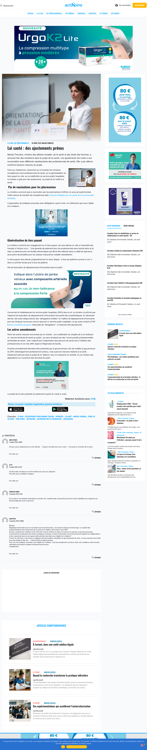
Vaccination (30, 419)
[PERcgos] (73, 406)
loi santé (68, 416)
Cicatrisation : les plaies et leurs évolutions (127, 421)
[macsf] (125, 178)
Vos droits (115, 13)
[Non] (144, 744)
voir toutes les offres (125, 314)
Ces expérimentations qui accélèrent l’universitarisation (61, 706)
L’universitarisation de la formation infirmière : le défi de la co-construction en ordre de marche (124, 378)
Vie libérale (69, 13)
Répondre (97, 458)
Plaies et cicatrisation (123, 418)
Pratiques (81, 13)
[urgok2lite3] (73, 70)
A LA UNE (40, 13)
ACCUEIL (30, 13)
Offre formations (113, 225)
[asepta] (125, 214)
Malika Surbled (47, 143)
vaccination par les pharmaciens (49, 419)
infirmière (59, 416)
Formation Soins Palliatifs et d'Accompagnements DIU (124, 283)
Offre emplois (129, 225)
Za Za (10, 465)
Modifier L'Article (56, 641)
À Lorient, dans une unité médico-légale (53, 644)
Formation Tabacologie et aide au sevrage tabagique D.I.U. (124, 266)
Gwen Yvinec (13, 440)
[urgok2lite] (51, 307)
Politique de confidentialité (76, 747)
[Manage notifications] (142, 745)
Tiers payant (20, 419)
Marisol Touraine (79, 416)
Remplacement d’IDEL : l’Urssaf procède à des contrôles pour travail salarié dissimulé (129, 406)
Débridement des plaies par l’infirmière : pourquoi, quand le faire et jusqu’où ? (125, 440)
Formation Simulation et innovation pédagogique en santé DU (124, 299)
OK (63, 747)
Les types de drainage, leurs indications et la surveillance (126, 455)
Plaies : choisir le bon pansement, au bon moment (129, 469)
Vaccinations (68, 419)
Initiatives (92, 13)
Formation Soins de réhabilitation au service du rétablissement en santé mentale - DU (122, 234)
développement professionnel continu (39, 416)
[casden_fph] (51, 235)
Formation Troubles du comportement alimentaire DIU (125, 250)
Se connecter (125, 5)
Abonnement (140, 5)
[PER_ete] (125, 141)
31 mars (20, 416)
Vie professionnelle (54, 13)
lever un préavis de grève (20, 324)
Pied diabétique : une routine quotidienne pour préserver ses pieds (123, 357)
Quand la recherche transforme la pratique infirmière (60, 675)
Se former (104, 13)
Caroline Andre (14, 492)
